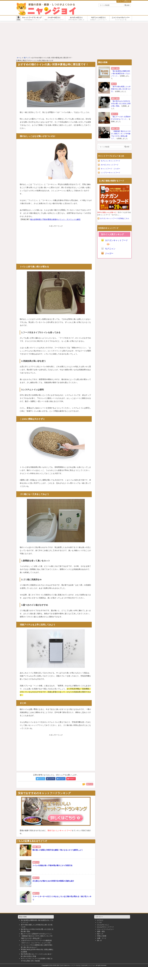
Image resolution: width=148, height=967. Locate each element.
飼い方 (99, 940)
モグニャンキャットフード (110, 161)
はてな (61, 778)
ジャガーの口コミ (54, 18)
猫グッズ (100, 934)
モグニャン (110, 249)
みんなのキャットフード (105, 927)
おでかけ (100, 920)
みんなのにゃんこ (103, 925)
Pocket (71, 778)
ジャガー (109, 253)
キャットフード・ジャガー (110, 169)
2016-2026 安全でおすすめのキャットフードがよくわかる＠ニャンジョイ (72, 965)
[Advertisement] (74, 38)
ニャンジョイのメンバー (121, 18)
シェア (51, 778)
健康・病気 (101, 931)
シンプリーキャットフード (110, 173)
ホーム (119, 1)
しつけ (99, 922)
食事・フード (101, 938)
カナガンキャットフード (110, 165)
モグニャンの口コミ (98, 18)
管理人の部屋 (101, 936)
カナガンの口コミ (76, 18)
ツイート (41, 778)
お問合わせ (126, 1)
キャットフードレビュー (105, 929)
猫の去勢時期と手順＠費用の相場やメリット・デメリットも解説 (55, 219)
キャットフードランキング (32, 18)
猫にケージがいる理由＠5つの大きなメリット (36, 934)
